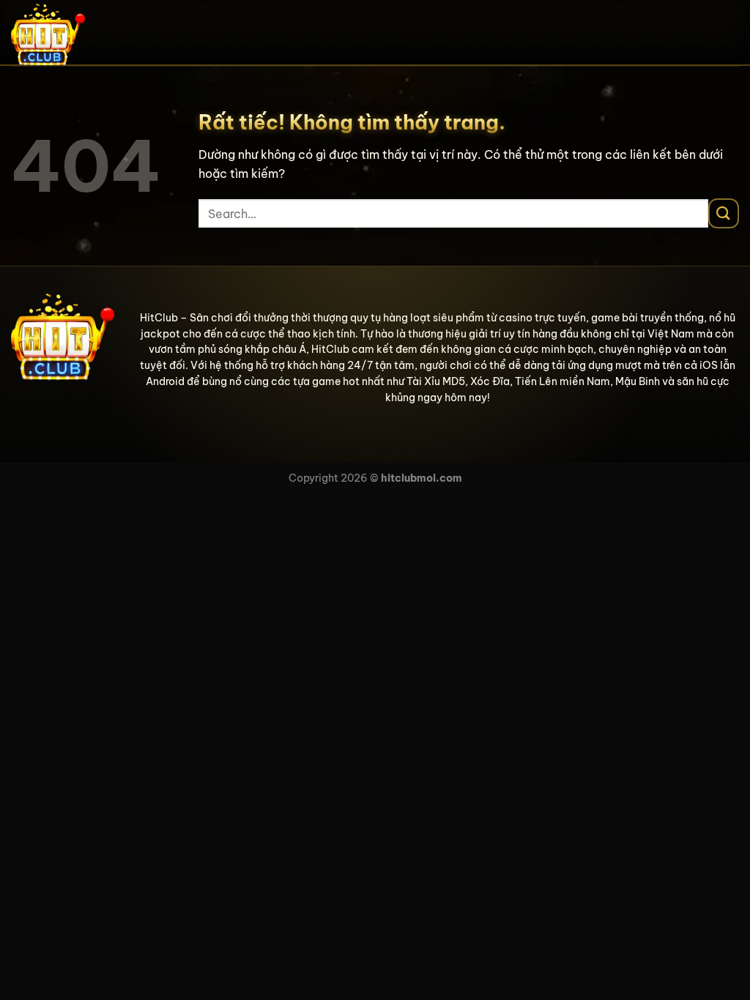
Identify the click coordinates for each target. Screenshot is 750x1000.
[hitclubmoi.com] (84, 33)
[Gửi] (723, 213)
